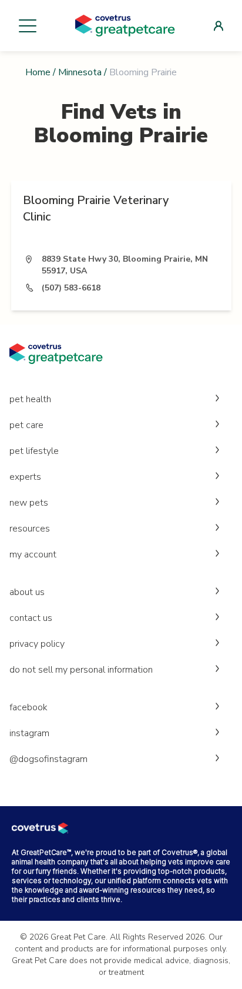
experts (25, 476)
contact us (30, 618)
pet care (26, 425)
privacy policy (37, 643)
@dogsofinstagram (48, 759)
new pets (28, 502)
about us (27, 592)
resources (29, 528)
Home (38, 72)
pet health (30, 399)
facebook (28, 707)
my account (32, 554)
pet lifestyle (34, 451)
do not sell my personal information (81, 669)
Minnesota (80, 72)
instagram (29, 733)
